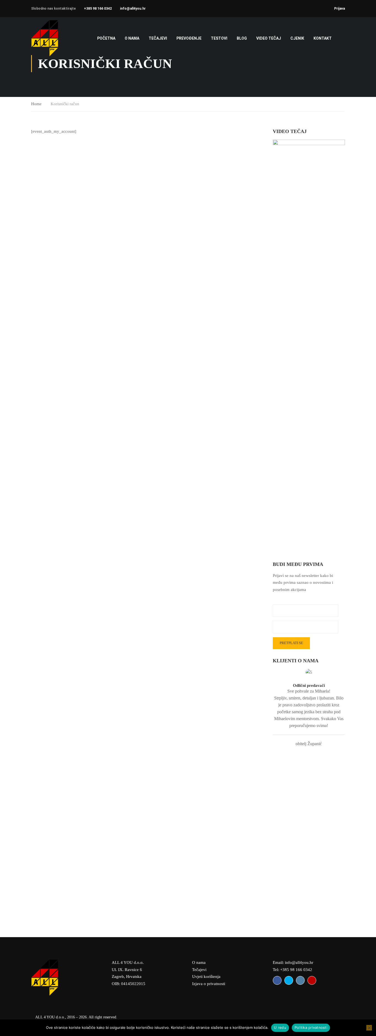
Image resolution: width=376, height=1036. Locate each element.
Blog (242, 38)
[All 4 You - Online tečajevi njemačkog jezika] (52, 38)
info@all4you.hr (133, 8)
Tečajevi (199, 969)
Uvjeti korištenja (206, 976)
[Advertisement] (309, 838)
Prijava (339, 8)
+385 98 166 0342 (98, 8)
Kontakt (323, 38)
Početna (106, 38)
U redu (280, 1027)
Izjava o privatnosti (208, 983)
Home (36, 104)
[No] (369, 1027)
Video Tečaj (268, 38)
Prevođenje (188, 38)
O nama (132, 38)
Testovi (219, 38)
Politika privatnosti (311, 1027)
